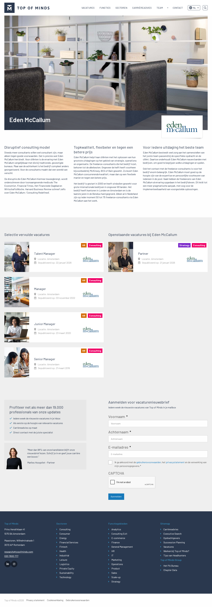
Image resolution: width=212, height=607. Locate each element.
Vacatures (88, 7)
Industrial (64, 555)
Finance (115, 542)
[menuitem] (88, 8)
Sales (114, 572)
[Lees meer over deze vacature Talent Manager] (54, 257)
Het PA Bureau (170, 565)
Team (160, 7)
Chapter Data (170, 569)
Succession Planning (174, 542)
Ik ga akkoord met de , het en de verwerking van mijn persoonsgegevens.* (161, 464)
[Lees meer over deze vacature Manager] (54, 292)
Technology (65, 577)
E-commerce (118, 537)
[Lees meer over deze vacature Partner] (158, 257)
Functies (105, 7)
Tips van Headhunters (174, 555)
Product (115, 568)
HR (113, 551)
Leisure (63, 559)
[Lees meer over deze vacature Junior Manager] (54, 327)
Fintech (63, 546)
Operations (117, 564)
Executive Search (172, 533)
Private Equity (66, 568)
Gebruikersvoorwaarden (77, 600)
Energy (63, 537)
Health (62, 551)
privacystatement (175, 462)
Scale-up (116, 577)
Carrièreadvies (142, 7)
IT (112, 555)
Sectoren (121, 7)
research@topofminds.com (18, 551)
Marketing (116, 559)
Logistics (64, 564)
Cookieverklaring (55, 600)
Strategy (115, 581)
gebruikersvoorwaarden (148, 462)
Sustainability (66, 572)
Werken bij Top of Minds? (176, 551)
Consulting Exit (119, 533)
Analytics (116, 529)
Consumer (64, 533)
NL (194, 7)
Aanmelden (116, 496)
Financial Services (68, 542)
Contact (178, 7)
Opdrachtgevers (171, 537)
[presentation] (132, 482)
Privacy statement (35, 600)
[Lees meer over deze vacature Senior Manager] (54, 362)
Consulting (64, 529)
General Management (122, 546)
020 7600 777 (11, 556)
